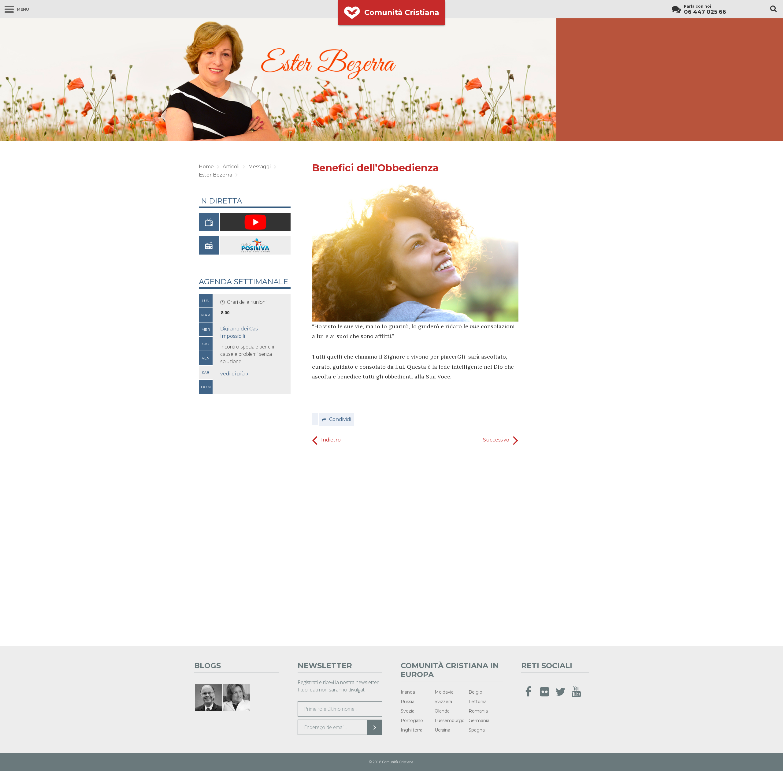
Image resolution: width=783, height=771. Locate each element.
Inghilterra (411, 730)
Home (206, 166)
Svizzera (443, 701)
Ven (206, 358)
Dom (206, 387)
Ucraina (442, 730)
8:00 (225, 312)
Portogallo (412, 720)
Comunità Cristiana (401, 12)
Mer (206, 329)
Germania (479, 720)
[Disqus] (415, 543)
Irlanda (408, 692)
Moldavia (444, 692)
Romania (478, 711)
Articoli (231, 166)
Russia (407, 701)
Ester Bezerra (215, 175)
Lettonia (478, 701)
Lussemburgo (450, 720)
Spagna (477, 730)
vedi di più (232, 374)
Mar (205, 315)
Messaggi (259, 166)
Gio (206, 343)
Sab (206, 372)
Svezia (407, 711)
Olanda (442, 711)
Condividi (340, 419)
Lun (206, 300)
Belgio (475, 692)
